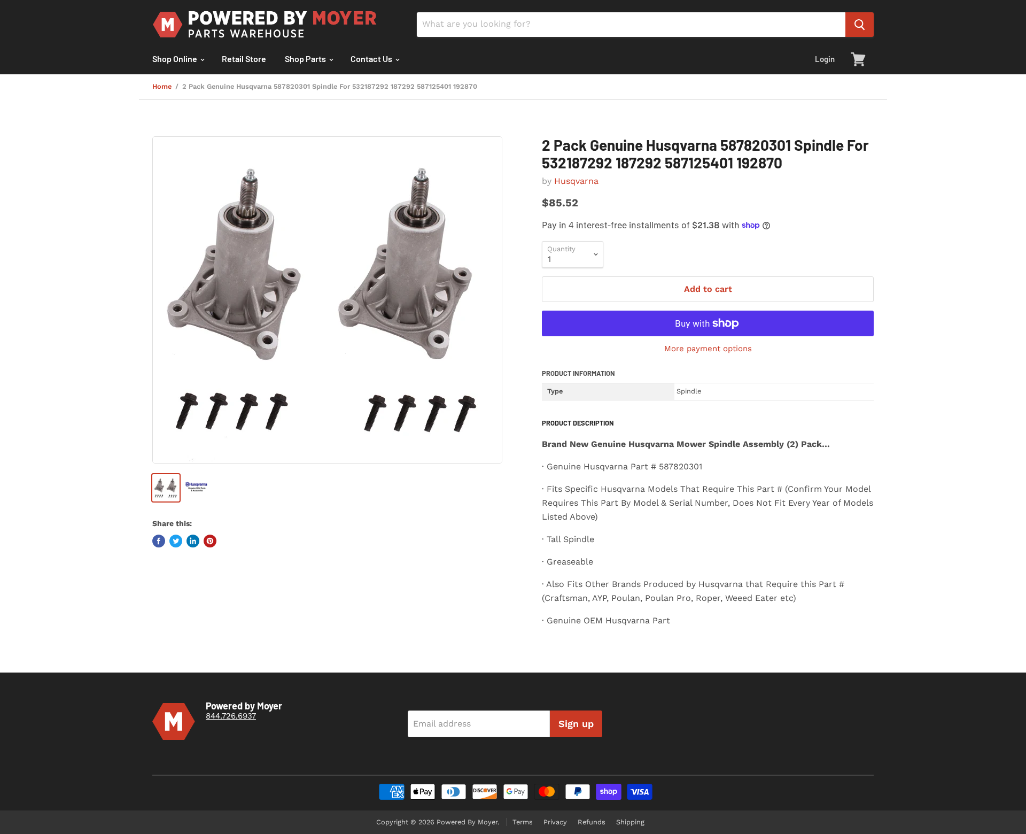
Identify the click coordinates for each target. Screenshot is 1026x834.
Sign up (576, 723)
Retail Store (244, 58)
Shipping (630, 822)
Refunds (591, 822)
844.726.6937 (231, 716)
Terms (522, 822)
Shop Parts (306, 58)
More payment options (708, 348)
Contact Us (372, 58)
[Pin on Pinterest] (210, 541)
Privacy (555, 822)
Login (825, 59)
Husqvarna (576, 181)
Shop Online (175, 58)
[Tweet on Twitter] (175, 541)
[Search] (859, 24)
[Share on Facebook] (158, 541)
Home (162, 86)
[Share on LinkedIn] (192, 541)
